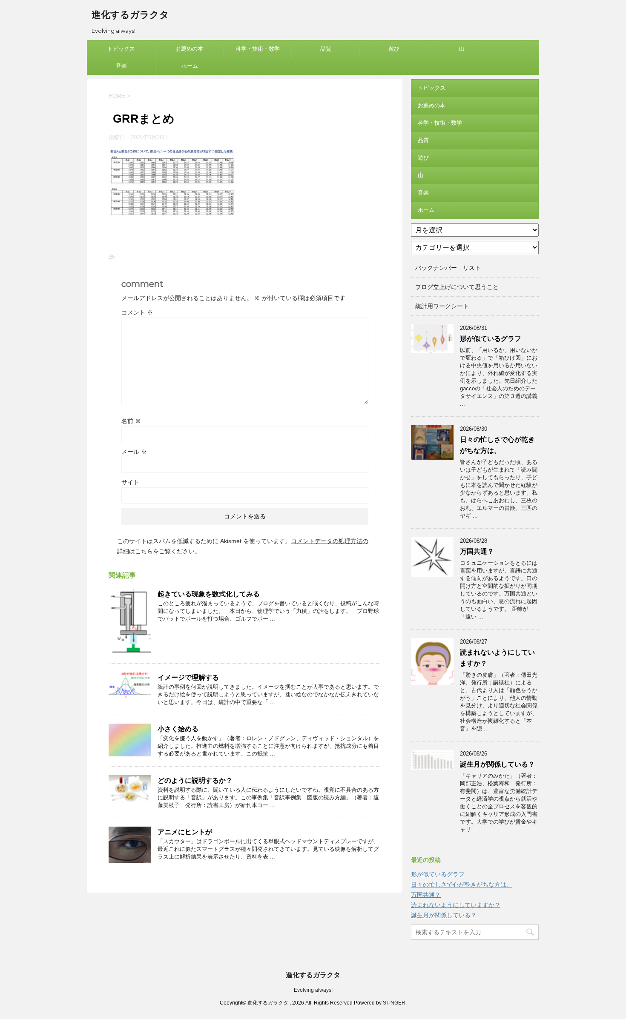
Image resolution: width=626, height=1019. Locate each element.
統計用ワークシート (442, 306)
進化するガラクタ (130, 14)
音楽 (121, 66)
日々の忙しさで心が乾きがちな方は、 (461, 884)
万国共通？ (477, 551)
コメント (137, 312)
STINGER (394, 1003)
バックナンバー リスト (448, 267)
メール (134, 451)
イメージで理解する (188, 677)
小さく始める (178, 729)
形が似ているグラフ (490, 338)
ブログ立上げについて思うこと (457, 286)
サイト (130, 482)
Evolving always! (313, 990)
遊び (393, 49)
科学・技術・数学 (257, 49)
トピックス (121, 49)
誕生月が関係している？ (497, 764)
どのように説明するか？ (195, 780)
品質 (325, 49)
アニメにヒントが (185, 832)
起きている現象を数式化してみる (209, 594)
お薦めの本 (189, 49)
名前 (131, 421)
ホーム (189, 66)
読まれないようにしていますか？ (455, 905)
